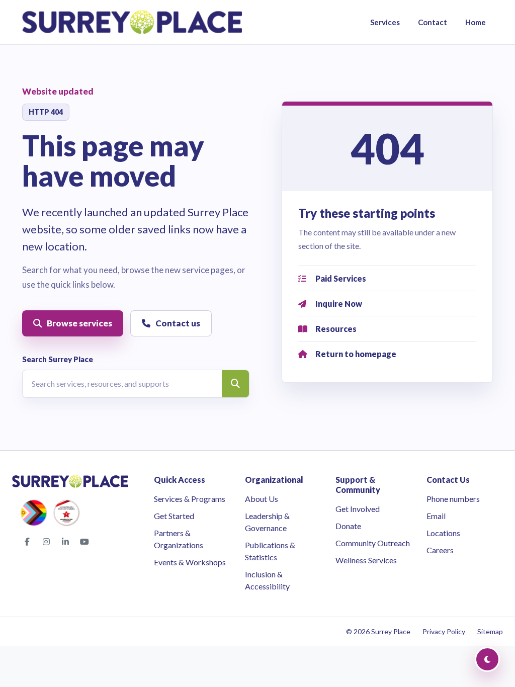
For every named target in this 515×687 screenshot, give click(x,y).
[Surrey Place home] (132, 22)
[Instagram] (46, 542)
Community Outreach (372, 543)
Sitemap (490, 631)
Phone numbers (453, 498)
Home (475, 22)
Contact (432, 22)
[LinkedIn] (65, 542)
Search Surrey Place (57, 359)
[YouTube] (84, 542)
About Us (261, 498)
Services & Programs (189, 498)
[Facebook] (27, 542)
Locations (443, 533)
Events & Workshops (190, 562)
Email (436, 516)
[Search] (235, 383)
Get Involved (357, 508)
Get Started (174, 516)
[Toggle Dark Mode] (487, 659)
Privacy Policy (443, 631)
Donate (348, 526)
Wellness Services (366, 560)
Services (385, 22)
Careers (440, 550)
